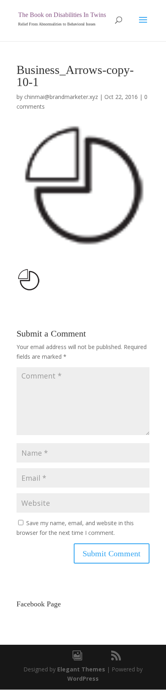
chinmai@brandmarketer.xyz (61, 97)
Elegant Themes (81, 669)
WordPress (83, 678)
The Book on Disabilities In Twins (62, 14)
